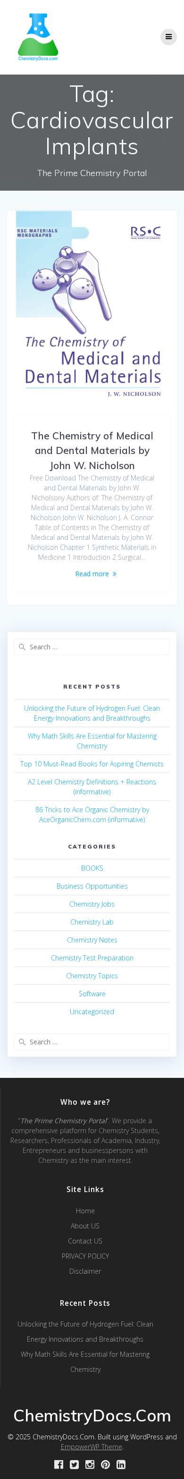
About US (85, 1225)
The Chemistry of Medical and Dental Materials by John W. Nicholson (92, 450)
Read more (92, 573)
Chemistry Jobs (92, 903)
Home (85, 1210)
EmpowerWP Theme (91, 1446)
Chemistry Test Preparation (92, 957)
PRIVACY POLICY (85, 1256)
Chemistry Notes (92, 939)
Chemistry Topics (92, 975)
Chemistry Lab (92, 921)
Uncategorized (92, 1011)
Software (92, 993)
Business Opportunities (92, 886)
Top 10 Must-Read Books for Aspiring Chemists (92, 763)
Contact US (85, 1240)
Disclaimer (85, 1271)
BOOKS (92, 868)
